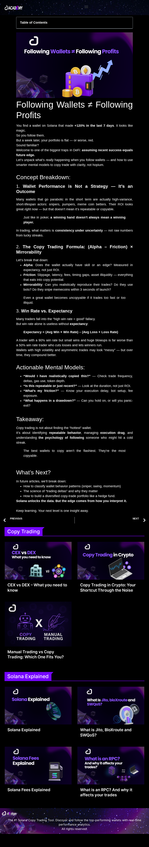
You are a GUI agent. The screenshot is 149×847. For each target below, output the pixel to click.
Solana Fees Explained (28, 789)
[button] (86, 7)
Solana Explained (23, 729)
